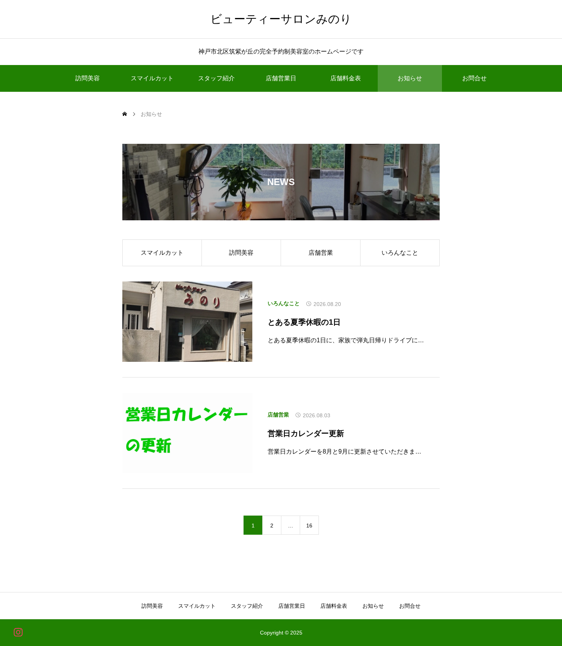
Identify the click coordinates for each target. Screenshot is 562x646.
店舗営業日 (281, 78)
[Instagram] (18, 631)
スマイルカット (152, 78)
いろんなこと (400, 252)
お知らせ (410, 78)
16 (309, 525)
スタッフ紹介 (216, 78)
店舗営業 (321, 252)
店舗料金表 (345, 78)
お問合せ (474, 78)
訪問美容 (87, 78)
